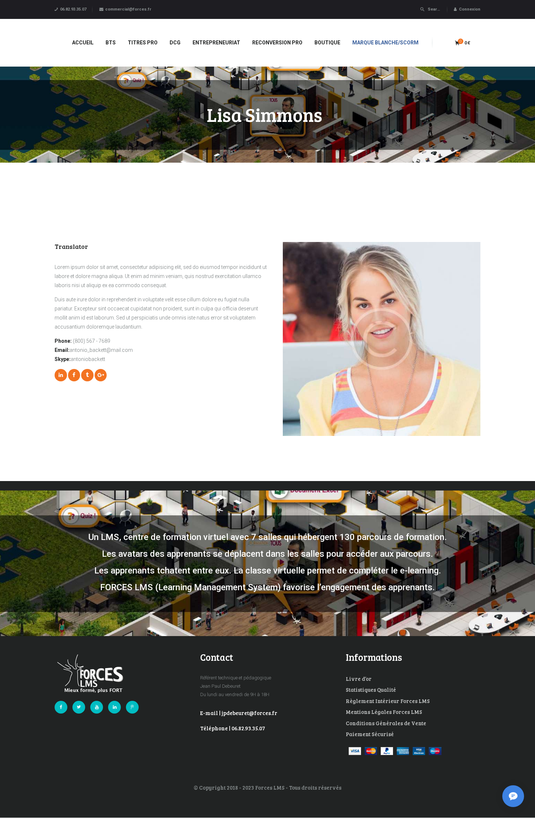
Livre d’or (359, 678)
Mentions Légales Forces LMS (384, 711)
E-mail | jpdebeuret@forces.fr (238, 712)
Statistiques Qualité (371, 689)
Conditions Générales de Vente (386, 723)
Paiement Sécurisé (370, 734)
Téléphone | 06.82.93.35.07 (232, 728)
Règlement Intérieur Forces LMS (388, 700)
